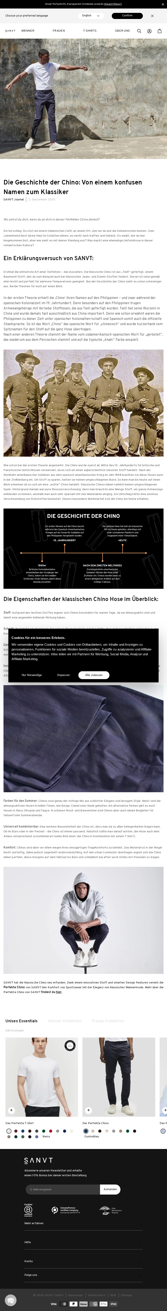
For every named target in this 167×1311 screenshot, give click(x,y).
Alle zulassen (93, 675)
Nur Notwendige (32, 675)
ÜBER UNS (122, 31)
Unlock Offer (105, 1292)
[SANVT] (10, 31)
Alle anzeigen (14, 1031)
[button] (139, 31)
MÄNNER (27, 31)
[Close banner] (163, 4)
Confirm (127, 15)
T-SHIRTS (90, 31)
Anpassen (63, 675)
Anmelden (110, 1189)
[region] (83, 4)
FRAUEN (59, 31)
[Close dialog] (143, 1251)
